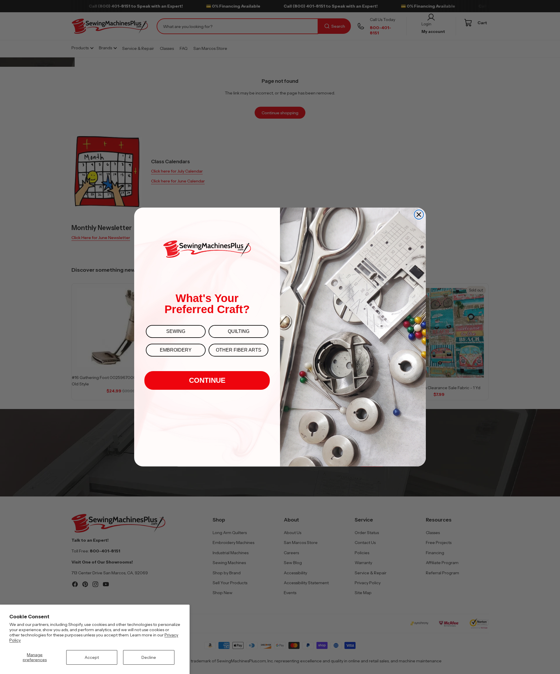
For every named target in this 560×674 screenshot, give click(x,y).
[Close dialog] (419, 214)
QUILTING (238, 331)
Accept (92, 657)
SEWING (175, 331)
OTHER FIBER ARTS (238, 349)
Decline (148, 657)
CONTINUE (207, 380)
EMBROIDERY (176, 349)
